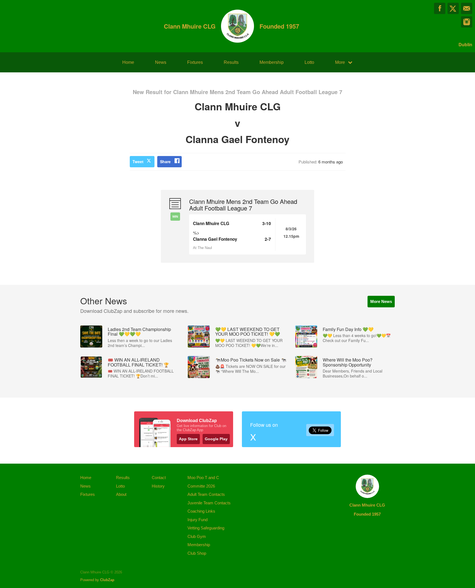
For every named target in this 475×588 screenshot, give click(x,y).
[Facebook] (439, 8)
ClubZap (107, 580)
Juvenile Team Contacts (209, 503)
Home (128, 62)
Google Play (216, 439)
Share (165, 161)
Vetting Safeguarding (205, 528)
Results (231, 62)
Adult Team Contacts (206, 494)
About (121, 494)
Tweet (137, 161)
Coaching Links (201, 511)
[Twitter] (453, 8)
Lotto (309, 62)
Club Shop (196, 553)
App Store (188, 439)
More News (381, 301)
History (158, 486)
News (160, 62)
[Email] (466, 8)
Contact (159, 477)
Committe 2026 (201, 486)
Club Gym (196, 536)
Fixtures (195, 62)
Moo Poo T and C (203, 477)
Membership (271, 62)
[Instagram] (466, 22)
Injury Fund (197, 519)
